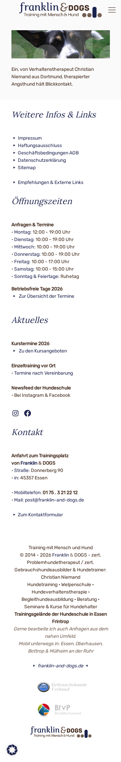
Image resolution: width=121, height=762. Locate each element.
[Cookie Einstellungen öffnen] (12, 754)
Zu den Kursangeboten (42, 351)
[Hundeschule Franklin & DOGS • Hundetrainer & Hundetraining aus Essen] (60, 10)
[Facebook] (51, 751)
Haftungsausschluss (40, 145)
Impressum (30, 138)
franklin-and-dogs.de (60, 666)
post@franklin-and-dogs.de (54, 500)
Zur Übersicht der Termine (46, 296)
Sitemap (27, 168)
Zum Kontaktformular (40, 515)
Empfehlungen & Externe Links (50, 182)
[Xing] (69, 751)
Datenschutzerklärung (42, 160)
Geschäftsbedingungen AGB (48, 153)
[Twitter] (60, 751)
